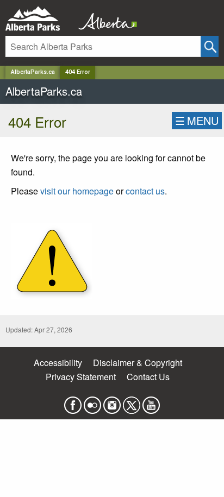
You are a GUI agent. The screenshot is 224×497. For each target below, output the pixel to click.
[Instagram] (112, 402)
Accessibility (58, 362)
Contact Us (148, 376)
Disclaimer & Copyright (137, 362)
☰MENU (197, 120)
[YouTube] (151, 402)
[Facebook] (73, 402)
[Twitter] (131, 402)
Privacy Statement (81, 376)
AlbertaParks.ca (33, 72)
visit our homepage (77, 191)
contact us (145, 191)
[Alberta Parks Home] (39, 18)
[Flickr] (92, 402)
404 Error (77, 72)
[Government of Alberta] (104, 18)
